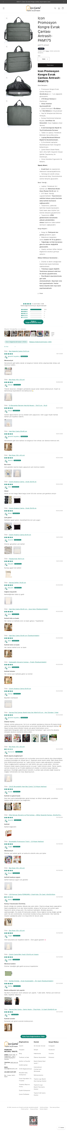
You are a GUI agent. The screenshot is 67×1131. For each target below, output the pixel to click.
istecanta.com (15, 1107)
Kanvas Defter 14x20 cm (17, 582)
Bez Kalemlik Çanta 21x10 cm (19, 351)
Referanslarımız (38, 1075)
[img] (33, 304)
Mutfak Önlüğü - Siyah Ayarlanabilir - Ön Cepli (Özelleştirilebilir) (31, 981)
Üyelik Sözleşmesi (24, 1090)
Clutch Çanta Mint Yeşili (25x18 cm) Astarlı (24, 954)
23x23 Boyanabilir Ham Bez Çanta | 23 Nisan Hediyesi (28, 786)
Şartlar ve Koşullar (24, 1061)
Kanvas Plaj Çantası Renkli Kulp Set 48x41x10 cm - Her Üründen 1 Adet (33, 712)
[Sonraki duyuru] (64, 2)
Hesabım (21, 1049)
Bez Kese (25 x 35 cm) (17, 746)
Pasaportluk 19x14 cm (16, 559)
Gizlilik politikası (44, 1107)
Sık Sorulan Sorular (39, 1046)
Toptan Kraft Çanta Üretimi (39, 1094)
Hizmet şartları (25, 1109)
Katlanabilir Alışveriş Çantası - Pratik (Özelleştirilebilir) (28, 662)
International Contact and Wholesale (38, 1069)
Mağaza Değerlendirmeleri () (40, 342)
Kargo (47, 51)
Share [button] (41, 293)
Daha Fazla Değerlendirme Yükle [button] (33, 1036)
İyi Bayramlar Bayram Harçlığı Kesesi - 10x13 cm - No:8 (28, 405)
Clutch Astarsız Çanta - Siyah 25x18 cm (22, 482)
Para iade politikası (55, 1107)
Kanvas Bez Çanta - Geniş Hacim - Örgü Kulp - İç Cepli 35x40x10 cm (33, 1009)
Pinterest (51, 1057)
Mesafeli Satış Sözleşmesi (23, 1074)
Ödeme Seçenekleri (40, 1057)
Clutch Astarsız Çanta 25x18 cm (20, 535)
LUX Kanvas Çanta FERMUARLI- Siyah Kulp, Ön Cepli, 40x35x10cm (32, 894)
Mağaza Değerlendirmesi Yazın (33, 321)
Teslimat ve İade (24, 1057)
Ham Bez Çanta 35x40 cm (18, 431)
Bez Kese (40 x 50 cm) (17, 379)
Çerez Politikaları (24, 1094)
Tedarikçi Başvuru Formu (24, 1085)
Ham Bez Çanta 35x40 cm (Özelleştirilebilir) (24, 635)
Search (21, 1046)
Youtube (51, 1053)
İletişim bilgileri (44, 1109)
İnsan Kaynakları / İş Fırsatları (25, 1079)
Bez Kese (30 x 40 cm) (17, 455)
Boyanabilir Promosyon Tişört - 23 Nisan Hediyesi (26, 841)
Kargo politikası (34, 1109)
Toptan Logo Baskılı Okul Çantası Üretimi (40, 1080)
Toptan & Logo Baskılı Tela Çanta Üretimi (39, 1087)
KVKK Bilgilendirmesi (25, 1069)
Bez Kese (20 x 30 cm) (17, 868)
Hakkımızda (37, 1053)
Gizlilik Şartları (23, 1065)
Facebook (52, 1049)
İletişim (36, 1049)
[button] (3, 8)
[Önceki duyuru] (3, 2)
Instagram (52, 1046)
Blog (20, 1053)
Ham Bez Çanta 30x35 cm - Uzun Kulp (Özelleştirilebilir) (28, 609)
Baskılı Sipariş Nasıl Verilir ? (39, 1062)
